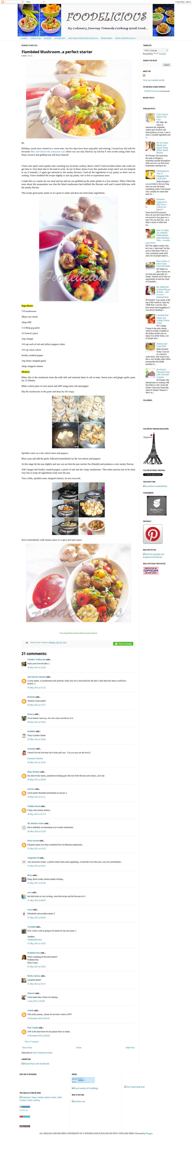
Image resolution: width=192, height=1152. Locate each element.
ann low (30, 789)
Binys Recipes (33, 772)
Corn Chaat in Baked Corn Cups (162, 116)
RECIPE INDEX (106, 38)
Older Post (130, 1047)
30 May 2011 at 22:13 (36, 814)
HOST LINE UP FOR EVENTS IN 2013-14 (83, 38)
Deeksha (31, 697)
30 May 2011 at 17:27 (36, 705)
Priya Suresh (33, 841)
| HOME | (24, 38)
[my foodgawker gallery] (157, 515)
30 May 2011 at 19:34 (36, 762)
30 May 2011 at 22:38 (36, 831)
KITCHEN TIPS (59, 38)
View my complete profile (153, 80)
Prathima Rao (33, 953)
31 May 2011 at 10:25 (36, 943)
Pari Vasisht (42, 642)
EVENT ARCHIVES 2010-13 (125, 38)
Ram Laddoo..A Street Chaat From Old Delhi (163, 263)
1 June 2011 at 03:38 (36, 1001)
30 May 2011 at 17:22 (36, 688)
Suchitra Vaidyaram (36, 659)
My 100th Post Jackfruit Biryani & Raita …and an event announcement (163, 292)
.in (81, 1080)
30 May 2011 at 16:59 (36, 667)
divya (29, 875)
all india (80, 1081)
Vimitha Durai (33, 806)
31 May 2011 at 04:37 (36, 866)
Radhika (31, 731)
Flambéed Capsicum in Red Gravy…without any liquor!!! (162, 204)
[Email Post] (26, 642)
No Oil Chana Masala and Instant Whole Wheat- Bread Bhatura (162, 148)
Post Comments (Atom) (42, 1053)
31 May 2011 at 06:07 (36, 900)
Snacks (30, 56)
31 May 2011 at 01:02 (36, 848)
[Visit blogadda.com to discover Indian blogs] (25, 1117)
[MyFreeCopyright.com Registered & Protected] (156, 557)
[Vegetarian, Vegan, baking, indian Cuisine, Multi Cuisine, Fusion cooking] (44, 1100)
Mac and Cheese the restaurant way (48, 151)
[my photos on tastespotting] (155, 486)
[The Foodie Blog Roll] (134, 1087)
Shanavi (31, 993)
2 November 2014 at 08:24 (38, 1035)
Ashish (30, 1010)
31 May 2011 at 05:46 (36, 883)
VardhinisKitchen (34, 940)
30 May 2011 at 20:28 (36, 779)
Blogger (149, 1133)
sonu (29, 892)
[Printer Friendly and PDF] (123, 644)
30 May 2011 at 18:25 (36, 722)
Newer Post (27, 1047)
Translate (162, 54)
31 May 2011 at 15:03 (36, 966)
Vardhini (31, 927)
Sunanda (31, 749)
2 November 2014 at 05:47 (38, 1018)
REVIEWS (47, 38)
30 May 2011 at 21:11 (36, 797)
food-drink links (24, 1110)
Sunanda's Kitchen (35, 758)
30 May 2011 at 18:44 (36, 739)
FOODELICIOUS (151, 91)
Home (78, 1047)
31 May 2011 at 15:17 (36, 984)
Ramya (30, 714)
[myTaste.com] (78, 1101)
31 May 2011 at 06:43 (36, 917)
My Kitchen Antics (35, 823)
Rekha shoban (33, 976)
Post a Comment (31, 1041)
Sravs (29, 910)
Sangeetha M (33, 858)
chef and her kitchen (36, 677)
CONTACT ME (36, 38)
